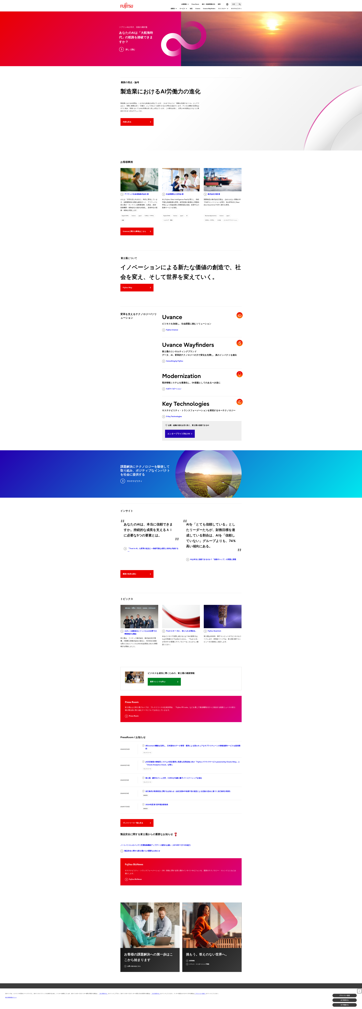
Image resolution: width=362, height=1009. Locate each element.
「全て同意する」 (103, 993)
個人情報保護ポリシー (11, 997)
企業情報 (184, 4)
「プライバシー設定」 (200, 993)
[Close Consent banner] (359, 991)
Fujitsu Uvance (172, 330)
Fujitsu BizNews (135, 879)
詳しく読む (130, 49)
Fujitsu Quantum (214, 631)
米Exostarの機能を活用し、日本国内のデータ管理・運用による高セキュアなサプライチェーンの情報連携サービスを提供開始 (192, 747)
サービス (182, 8)
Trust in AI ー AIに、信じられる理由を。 (181, 631)
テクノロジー (222, 8)
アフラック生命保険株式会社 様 (136, 194)
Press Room (195, 4)
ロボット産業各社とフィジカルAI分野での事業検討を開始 (140, 632)
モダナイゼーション (173, 389)
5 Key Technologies (174, 416)
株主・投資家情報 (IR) (208, 4)
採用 (219, 4)
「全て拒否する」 (155, 993)
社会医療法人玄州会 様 (175, 194)
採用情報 (192, 961)
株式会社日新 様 (214, 194)
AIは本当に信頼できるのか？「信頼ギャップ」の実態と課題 (213, 559)
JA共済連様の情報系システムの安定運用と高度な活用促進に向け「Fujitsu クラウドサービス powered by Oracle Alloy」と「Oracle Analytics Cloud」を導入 (192, 763)
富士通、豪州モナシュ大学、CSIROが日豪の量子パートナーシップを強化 (173, 778)
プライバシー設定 (344, 995)
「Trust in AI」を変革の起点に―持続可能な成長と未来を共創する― (153, 550)
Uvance (197, 8)
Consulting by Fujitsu (174, 361)
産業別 (173, 8)
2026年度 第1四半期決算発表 (156, 805)
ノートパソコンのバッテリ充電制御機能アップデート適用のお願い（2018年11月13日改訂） (156, 845)
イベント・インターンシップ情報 (199, 964)
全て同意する (345, 1005)
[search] (240, 4)
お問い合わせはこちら (134, 966)
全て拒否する (345, 1000)
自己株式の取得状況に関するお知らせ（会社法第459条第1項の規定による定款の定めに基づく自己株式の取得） (188, 791)
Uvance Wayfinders (209, 8)
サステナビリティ (236, 8)
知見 (191, 8)
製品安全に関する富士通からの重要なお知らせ (142, 851)
